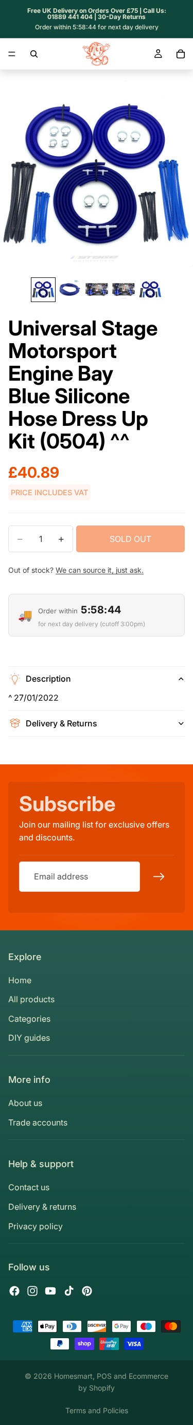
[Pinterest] (87, 1291)
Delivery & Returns (61, 723)
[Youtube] (50, 1291)
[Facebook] (14, 1291)
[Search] (34, 54)
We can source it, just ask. (100, 570)
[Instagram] (32, 1291)
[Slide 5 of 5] (150, 289)
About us (25, 1103)
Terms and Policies (96, 1410)
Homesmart (73, 1376)
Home (19, 980)
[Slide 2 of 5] (70, 289)
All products (31, 999)
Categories (29, 1019)
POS (104, 1376)
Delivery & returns (42, 1207)
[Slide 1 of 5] (43, 289)
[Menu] (12, 54)
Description (48, 678)
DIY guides (29, 1038)
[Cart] (180, 54)
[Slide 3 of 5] (96, 289)
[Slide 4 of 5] (123, 289)
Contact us (28, 1187)
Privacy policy (35, 1226)
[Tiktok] (69, 1291)
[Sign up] (159, 877)
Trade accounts (37, 1122)
